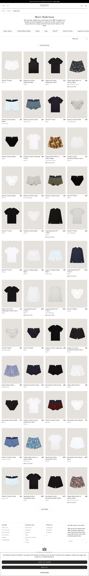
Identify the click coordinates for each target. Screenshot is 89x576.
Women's (58, 278)
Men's (49, 278)
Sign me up (64, 297)
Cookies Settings (44, 572)
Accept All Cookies (44, 562)
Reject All (44, 567)
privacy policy (78, 303)
